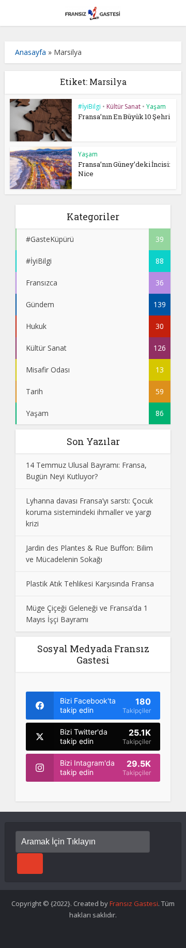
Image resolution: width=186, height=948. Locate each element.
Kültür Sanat (123, 106)
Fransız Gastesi (134, 903)
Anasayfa (30, 52)
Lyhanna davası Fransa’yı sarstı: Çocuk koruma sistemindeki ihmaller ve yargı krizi (89, 512)
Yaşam (156, 106)
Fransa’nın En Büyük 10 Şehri (124, 116)
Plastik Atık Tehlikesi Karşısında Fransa (90, 583)
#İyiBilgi (89, 106)
